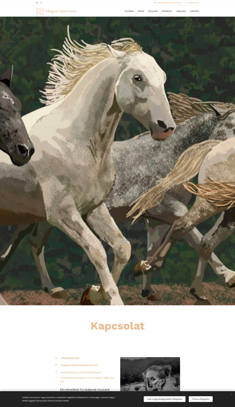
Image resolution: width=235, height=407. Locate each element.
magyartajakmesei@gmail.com (169, 2)
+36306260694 (193, 2)
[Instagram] (41, 2)
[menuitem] (130, 11)
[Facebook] (37, 2)
